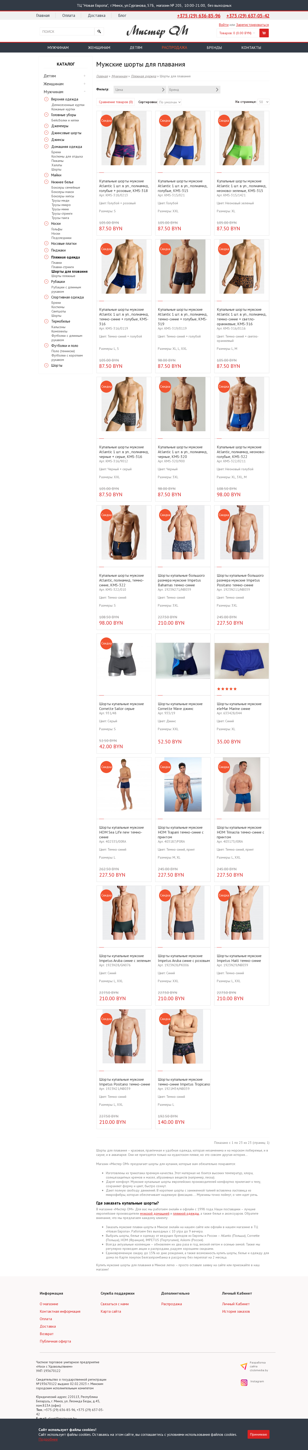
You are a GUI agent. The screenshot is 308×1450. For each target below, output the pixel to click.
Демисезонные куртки (67, 105)
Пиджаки (58, 250)
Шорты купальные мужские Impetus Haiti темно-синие (239, 958)
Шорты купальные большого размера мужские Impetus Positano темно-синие (240, 580)
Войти (224, 24)
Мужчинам (58, 47)
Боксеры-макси (62, 192)
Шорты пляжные (63, 276)
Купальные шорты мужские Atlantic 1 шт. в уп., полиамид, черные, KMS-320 (182, 451)
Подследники (61, 238)
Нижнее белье (62, 182)
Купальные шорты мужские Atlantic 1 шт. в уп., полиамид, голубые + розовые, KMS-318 (124, 186)
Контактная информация (60, 1311)
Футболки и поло (64, 345)
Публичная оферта (55, 1341)
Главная (43, 15)
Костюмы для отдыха (67, 156)
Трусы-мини (60, 209)
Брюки (56, 152)
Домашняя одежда (66, 146)
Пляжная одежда (65, 257)
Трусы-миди (60, 200)
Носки (56, 223)
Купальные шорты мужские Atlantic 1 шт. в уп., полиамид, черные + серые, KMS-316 (124, 451)
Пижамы (57, 161)
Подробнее (48, 1439)
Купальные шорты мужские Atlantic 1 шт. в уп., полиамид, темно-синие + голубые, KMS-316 (124, 316)
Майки (56, 175)
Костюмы (57, 307)
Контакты (251, 47)
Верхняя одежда (64, 99)
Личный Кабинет (236, 1303)
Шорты (56, 169)
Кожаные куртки (63, 109)
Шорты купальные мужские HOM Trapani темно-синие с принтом (181, 832)
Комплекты (59, 331)
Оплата (68, 15)
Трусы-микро (61, 205)
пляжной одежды (186, 1213)
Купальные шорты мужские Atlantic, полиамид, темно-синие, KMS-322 (121, 580)
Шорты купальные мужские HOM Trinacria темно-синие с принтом (240, 832)
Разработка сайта (259, 1366)
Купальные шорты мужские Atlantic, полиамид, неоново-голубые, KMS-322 (241, 451)
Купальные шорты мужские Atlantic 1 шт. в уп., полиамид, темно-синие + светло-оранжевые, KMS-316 (241, 316)
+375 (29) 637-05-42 (248, 16)
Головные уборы (63, 115)
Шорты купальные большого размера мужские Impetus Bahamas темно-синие (181, 580)
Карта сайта (111, 1311)
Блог (122, 15)
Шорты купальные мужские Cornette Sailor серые (121, 706)
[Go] (99, 31)
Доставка (96, 15)
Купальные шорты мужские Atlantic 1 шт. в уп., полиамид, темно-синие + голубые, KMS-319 (182, 316)
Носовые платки (64, 243)
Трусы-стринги (61, 213)
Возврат (47, 1333)
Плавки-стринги (62, 267)
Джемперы (59, 126)
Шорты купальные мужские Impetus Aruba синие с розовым (184, 958)
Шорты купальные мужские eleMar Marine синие (239, 706)
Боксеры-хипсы (62, 196)
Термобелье (60, 321)
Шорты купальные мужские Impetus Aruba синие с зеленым (125, 958)
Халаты (56, 165)
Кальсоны (58, 327)
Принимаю (258, 1434)
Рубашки (58, 281)
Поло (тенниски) (63, 351)
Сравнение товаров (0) (116, 102)
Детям (136, 47)
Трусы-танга (60, 218)
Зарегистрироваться (252, 24)
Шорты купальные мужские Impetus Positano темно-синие (124, 1081)
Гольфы (56, 229)
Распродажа (174, 47)
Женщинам (99, 47)
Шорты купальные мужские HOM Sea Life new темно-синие (121, 832)
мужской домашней (154, 1213)
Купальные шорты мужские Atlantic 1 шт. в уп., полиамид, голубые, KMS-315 (182, 186)
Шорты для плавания (69, 271)
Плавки (56, 262)
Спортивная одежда (67, 297)
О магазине (49, 1303)
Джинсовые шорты (66, 133)
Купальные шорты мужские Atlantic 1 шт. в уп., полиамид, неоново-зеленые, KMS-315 (241, 186)
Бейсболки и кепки (65, 120)
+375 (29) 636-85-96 (198, 16)
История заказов (236, 1311)
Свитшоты (58, 311)
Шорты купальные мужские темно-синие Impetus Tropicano (184, 1081)
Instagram (253, 1381)
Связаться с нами (115, 1303)
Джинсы (57, 139)
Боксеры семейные (65, 187)
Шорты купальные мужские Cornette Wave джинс (180, 706)
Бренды (214, 47)
